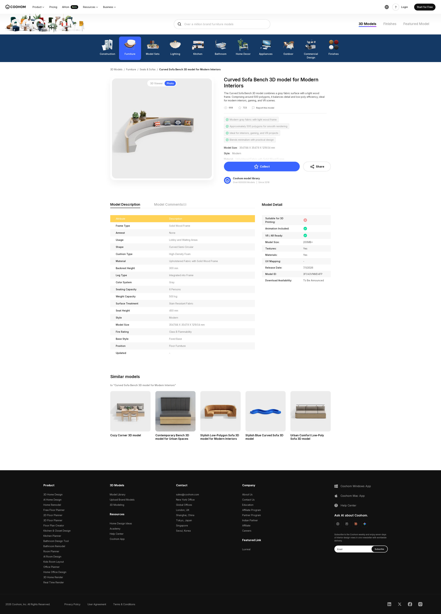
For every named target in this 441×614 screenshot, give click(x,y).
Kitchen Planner (52, 535)
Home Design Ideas (121, 523)
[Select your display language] (386, 7)
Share (320, 166)
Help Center (117, 533)
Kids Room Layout (53, 561)
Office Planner (51, 566)
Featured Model (416, 24)
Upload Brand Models (122, 499)
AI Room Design (52, 556)
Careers (246, 530)
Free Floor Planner (54, 510)
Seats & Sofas (148, 69)
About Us (247, 494)
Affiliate (246, 525)
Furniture (131, 69)
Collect (265, 166)
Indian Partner (250, 520)
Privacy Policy (72, 604)
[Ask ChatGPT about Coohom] (337, 523)
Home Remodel (52, 504)
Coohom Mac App (353, 495)
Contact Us (248, 499)
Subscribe (379, 548)
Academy (115, 528)
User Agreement (97, 604)
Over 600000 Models (244, 182)
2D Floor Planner (52, 515)
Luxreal (246, 549)
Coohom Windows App (356, 486)
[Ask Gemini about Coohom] (364, 523)
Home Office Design (54, 572)
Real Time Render (53, 582)
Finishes (389, 24)
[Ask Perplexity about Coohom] (346, 523)
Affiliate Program (251, 510)
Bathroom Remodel (54, 546)
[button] (39, 7)
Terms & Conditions (124, 604)
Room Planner (51, 551)
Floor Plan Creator (53, 525)
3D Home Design (53, 494)
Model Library (117, 494)
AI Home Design (52, 499)
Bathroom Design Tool (56, 541)
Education (247, 504)
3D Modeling (117, 504)
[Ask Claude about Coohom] (355, 523)
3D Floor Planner (52, 520)
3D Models (367, 24)
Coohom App (117, 538)
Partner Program (251, 515)
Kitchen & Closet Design (57, 530)
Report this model (265, 108)
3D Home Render (53, 577)
